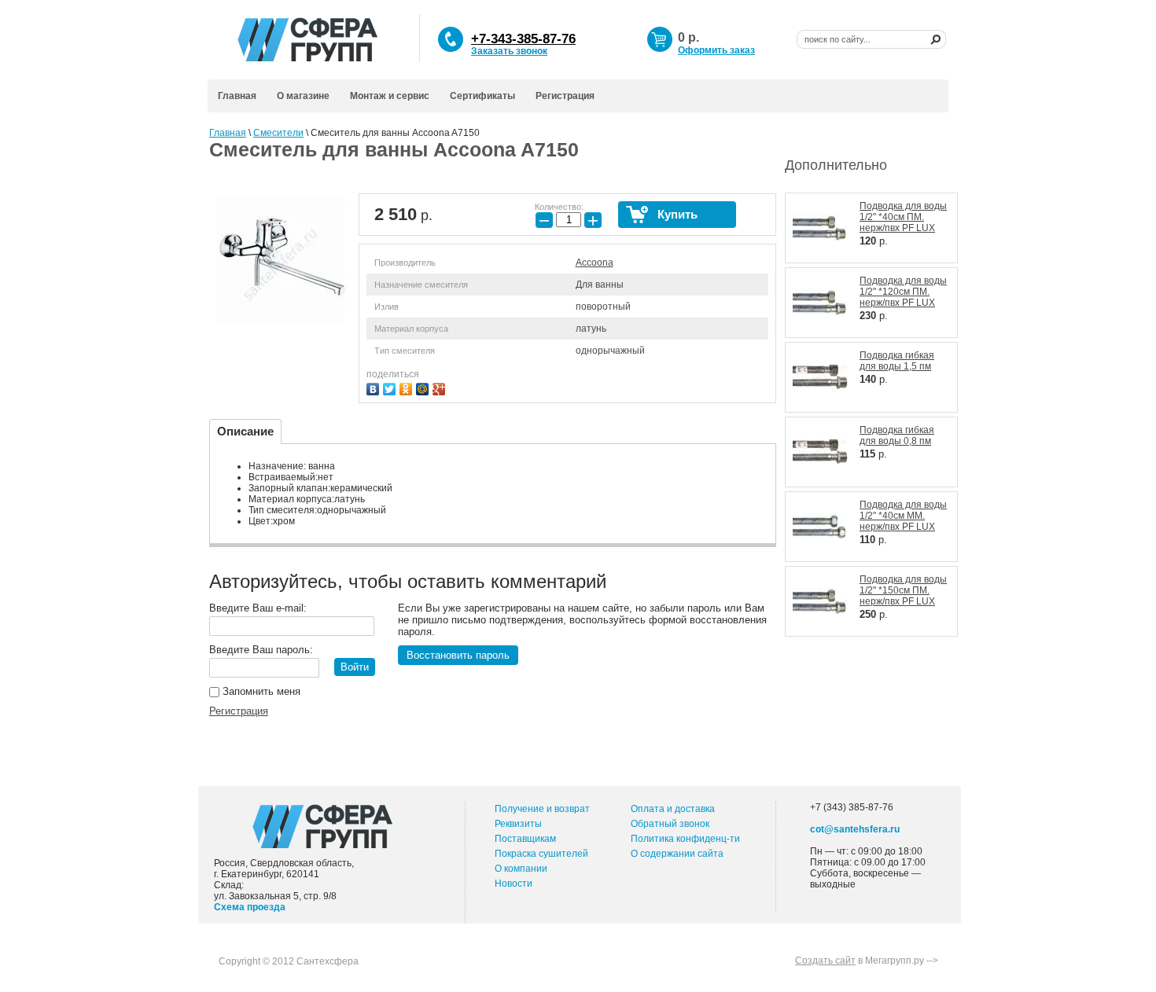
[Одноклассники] (407, 387)
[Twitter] (391, 387)
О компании (521, 868)
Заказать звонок (509, 51)
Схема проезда (249, 907)
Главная (237, 95)
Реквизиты (518, 823)
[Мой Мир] (424, 387)
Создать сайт (825, 960)
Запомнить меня (259, 691)
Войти (355, 667)
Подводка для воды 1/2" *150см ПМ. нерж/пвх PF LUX (903, 590)
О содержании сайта (677, 853)
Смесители (278, 132)
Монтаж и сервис (389, 95)
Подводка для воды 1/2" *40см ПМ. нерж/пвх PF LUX (903, 216)
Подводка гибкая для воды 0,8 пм (897, 435)
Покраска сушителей (541, 853)
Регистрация (565, 95)
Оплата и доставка (673, 808)
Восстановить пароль (458, 655)
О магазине (303, 95)
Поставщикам (525, 838)
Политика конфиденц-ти (685, 838)
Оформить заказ (716, 50)
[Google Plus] (441, 387)
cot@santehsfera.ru (855, 829)
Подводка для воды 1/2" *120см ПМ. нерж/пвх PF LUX (903, 291)
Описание (245, 431)
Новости (513, 883)
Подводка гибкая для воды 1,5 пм (897, 361)
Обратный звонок (670, 823)
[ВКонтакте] (374, 387)
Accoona (594, 262)
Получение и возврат (542, 808)
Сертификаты (482, 95)
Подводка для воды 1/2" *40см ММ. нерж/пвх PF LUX (903, 515)
